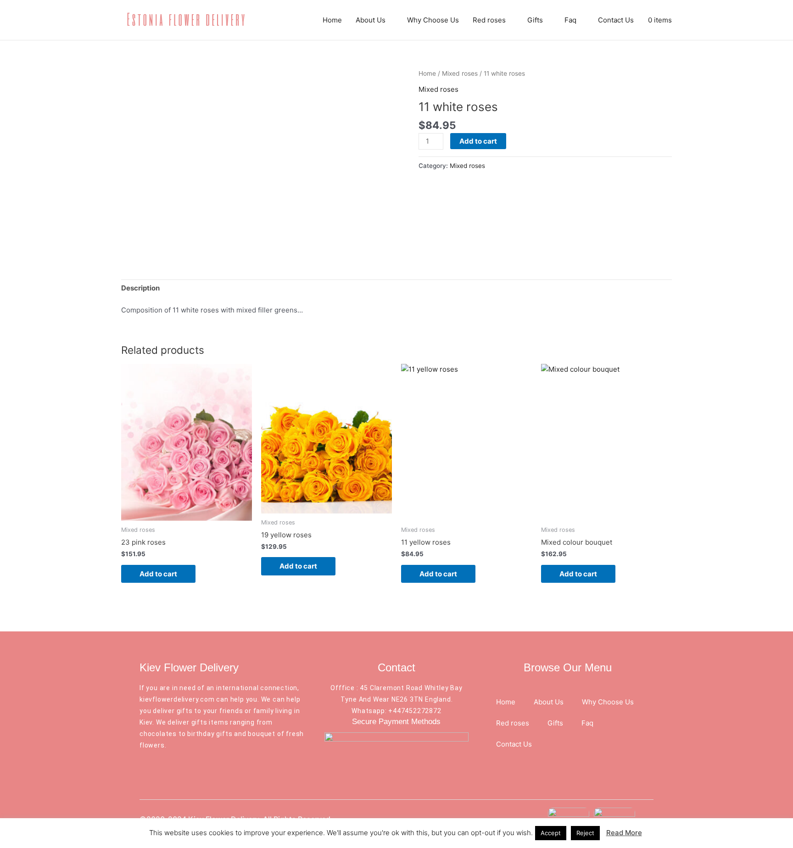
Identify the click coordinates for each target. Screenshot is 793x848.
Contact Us (616, 20)
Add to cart (478, 141)
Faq (570, 20)
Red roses (489, 20)
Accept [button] (551, 833)
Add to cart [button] (158, 573)
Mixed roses (460, 73)
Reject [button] (585, 833)
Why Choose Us (433, 20)
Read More (624, 832)
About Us (370, 20)
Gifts (535, 20)
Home (332, 20)
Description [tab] (140, 288)
